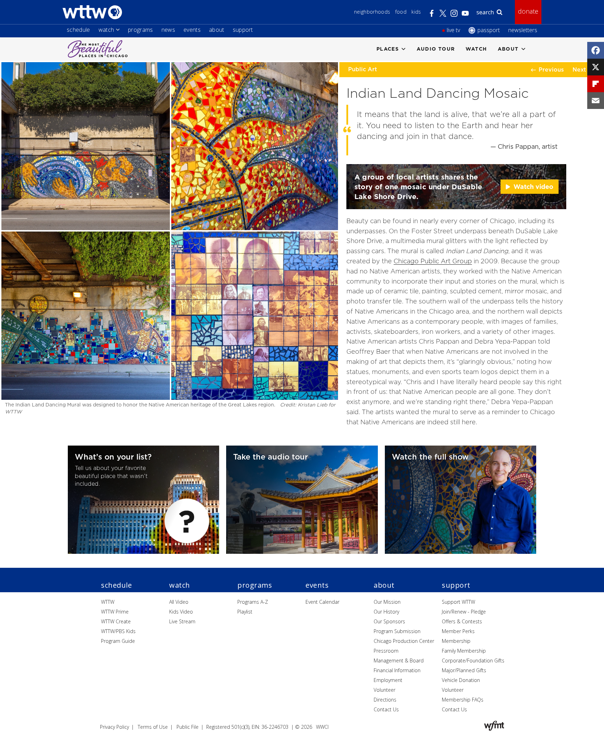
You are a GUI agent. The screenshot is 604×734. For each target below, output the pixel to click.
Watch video (533, 186)
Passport (488, 30)
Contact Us (386, 709)
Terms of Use (153, 727)
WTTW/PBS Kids (118, 631)
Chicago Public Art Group (433, 261)
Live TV (453, 30)
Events (192, 30)
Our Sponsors (389, 621)
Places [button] (387, 48)
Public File (188, 727)
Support (243, 30)
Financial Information (397, 670)
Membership (456, 641)
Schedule (78, 30)
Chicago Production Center (404, 641)
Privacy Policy (114, 727)
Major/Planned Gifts (464, 670)
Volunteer (384, 690)
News (168, 30)
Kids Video (181, 611)
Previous (551, 69)
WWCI (322, 727)
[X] (595, 67)
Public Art (362, 69)
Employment (388, 680)
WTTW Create (116, 621)
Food (401, 11)
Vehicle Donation (461, 680)
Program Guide (118, 641)
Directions (385, 699)
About (216, 30)
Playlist (244, 611)
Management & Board (399, 660)
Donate (528, 11)
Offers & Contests (462, 621)
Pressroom (386, 650)
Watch (106, 30)
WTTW (107, 602)
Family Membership (464, 650)
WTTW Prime (115, 611)
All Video (178, 602)
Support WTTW (458, 602)
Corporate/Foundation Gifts (473, 660)
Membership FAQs (462, 699)
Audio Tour (436, 48)
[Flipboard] (595, 83)
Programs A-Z (252, 602)
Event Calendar (322, 602)
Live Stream (182, 621)
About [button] (508, 48)
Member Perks (458, 631)
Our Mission (387, 602)
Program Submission (397, 631)
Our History (386, 611)
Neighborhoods (372, 11)
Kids (416, 11)
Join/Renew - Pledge (464, 611)
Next (579, 69)
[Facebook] (595, 50)
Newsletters (522, 30)
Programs (140, 30)
